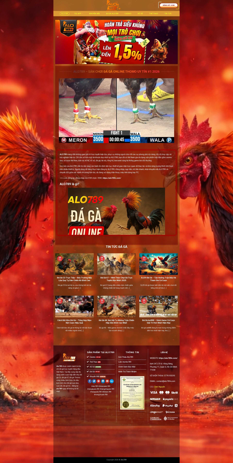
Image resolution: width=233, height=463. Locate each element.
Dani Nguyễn (159, 387)
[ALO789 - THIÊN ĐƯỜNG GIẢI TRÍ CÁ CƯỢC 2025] (113, 5)
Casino (128, 14)
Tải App (77, 14)
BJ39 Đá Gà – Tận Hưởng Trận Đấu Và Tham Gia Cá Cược (158, 279)
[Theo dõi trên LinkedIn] (103, 381)
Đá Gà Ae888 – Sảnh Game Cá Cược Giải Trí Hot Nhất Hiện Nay (158, 321)
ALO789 (63, 154)
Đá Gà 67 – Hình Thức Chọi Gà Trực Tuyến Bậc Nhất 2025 (116, 279)
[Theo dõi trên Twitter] (94, 381)
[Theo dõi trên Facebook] (90, 381)
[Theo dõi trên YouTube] (107, 381)
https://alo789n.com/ (112, 178)
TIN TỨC (168, 14)
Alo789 (64, 14)
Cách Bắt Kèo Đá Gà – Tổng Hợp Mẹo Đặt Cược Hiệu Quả (74, 321)
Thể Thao (153, 14)
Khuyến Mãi (94, 14)
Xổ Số (140, 14)
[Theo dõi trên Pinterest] (98, 381)
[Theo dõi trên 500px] (112, 381)
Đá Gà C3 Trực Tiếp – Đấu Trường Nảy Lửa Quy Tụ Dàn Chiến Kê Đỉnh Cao (74, 279)
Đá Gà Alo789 (112, 14)
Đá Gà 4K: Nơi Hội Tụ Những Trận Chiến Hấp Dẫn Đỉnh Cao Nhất (116, 321)
